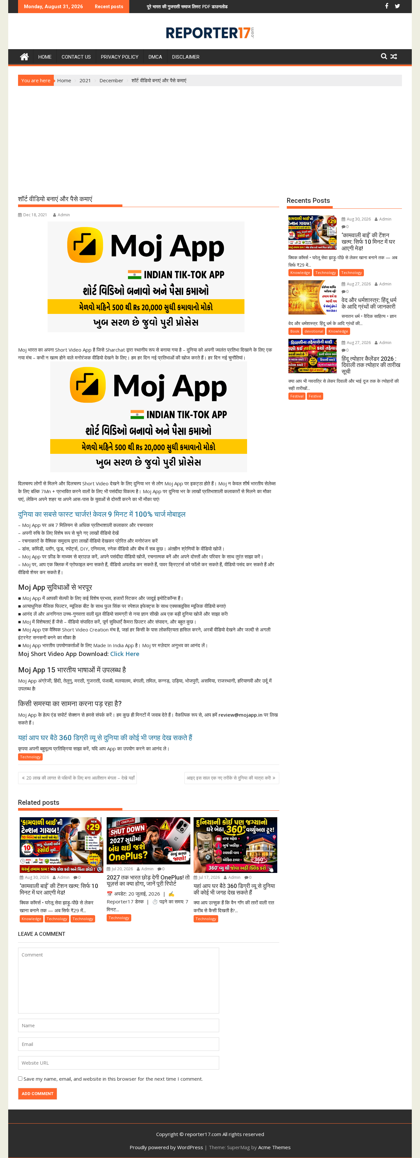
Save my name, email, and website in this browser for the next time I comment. (113, 1078)
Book (294, 331)
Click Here (124, 654)
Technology (30, 756)
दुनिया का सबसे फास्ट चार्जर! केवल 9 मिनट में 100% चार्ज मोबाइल (101, 514)
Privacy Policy (119, 57)
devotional (313, 331)
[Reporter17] (24, 56)
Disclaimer (186, 57)
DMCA (155, 57)
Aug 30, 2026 (36, 877)
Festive (315, 396)
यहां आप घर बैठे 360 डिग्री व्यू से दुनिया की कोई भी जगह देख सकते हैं (105, 738)
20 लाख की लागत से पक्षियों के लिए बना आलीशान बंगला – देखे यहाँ (80, 778)
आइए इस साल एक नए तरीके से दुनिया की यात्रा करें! (229, 778)
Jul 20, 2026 (122, 869)
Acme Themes (274, 1147)
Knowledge (31, 918)
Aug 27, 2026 (358, 284)
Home (45, 57)
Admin (64, 215)
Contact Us (76, 57)
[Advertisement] (210, 135)
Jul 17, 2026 (209, 877)
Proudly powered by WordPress (166, 1147)
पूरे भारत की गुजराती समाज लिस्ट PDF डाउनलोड (157, 6)
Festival (297, 396)
